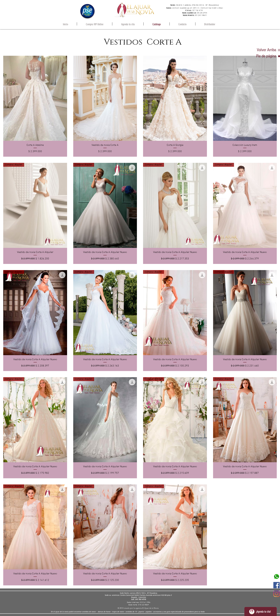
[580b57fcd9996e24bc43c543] (276, 576)
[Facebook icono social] (276, 585)
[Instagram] (276, 594)
